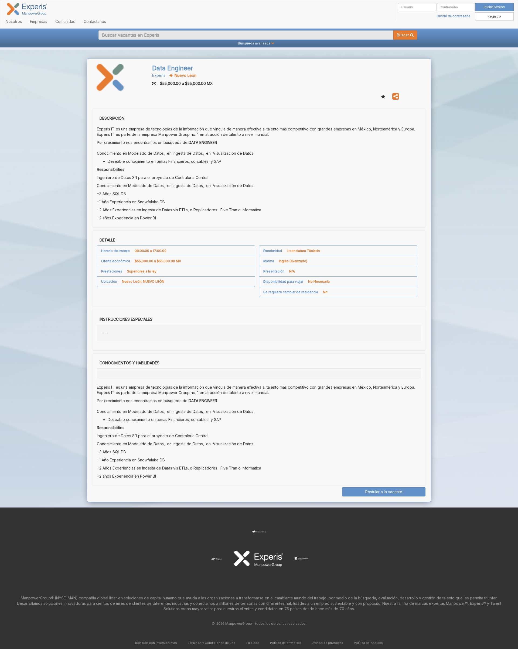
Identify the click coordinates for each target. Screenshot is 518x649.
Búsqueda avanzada (254, 43)
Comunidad (65, 21)
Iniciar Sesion (494, 7)
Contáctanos (95, 21)
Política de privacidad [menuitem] (286, 643)
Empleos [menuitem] (252, 643)
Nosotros (14, 21)
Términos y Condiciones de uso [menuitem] (212, 643)
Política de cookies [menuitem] (368, 643)
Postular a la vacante (383, 491)
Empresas (38, 21)
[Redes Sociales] (396, 97)
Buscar (403, 35)
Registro (494, 16)
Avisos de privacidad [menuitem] (327, 643)
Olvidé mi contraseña (453, 16)
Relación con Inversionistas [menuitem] (156, 643)
